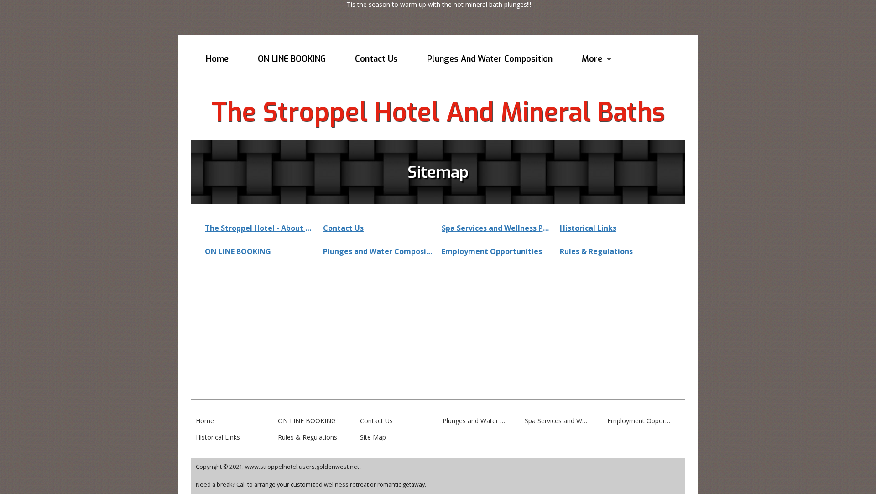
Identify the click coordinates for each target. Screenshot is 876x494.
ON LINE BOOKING (238, 251)
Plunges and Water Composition (378, 251)
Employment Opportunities (492, 251)
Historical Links (588, 228)
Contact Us (343, 228)
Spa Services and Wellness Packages (496, 228)
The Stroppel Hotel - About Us (259, 228)
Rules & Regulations (596, 251)
